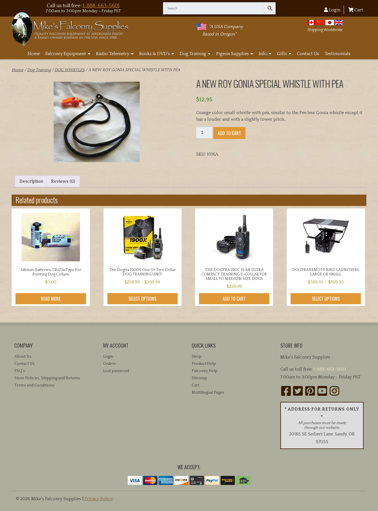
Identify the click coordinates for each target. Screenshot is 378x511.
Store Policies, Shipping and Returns (47, 378)
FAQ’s (19, 371)
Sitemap (199, 378)
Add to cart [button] (234, 298)
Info (263, 53)
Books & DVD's (154, 53)
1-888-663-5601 (101, 6)
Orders (109, 364)
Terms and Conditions (34, 385)
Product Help (204, 364)
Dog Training (193, 53)
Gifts (282, 53)
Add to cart (229, 133)
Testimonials (337, 53)
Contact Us (308, 53)
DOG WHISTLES (69, 70)
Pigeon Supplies (232, 53)
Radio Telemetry (112, 53)
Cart (358, 9)
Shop (196, 356)
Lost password (116, 371)
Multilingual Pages (208, 392)
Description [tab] (31, 181)
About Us (22, 356)
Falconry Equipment (65, 53)
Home (34, 53)
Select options (142, 298)
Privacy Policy (98, 498)
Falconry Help (205, 371)
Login (334, 9)
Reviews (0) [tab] (63, 181)
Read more (51, 298)
